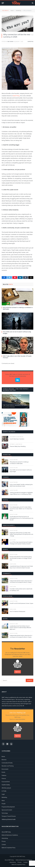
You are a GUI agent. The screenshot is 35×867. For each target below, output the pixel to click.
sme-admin (10, 41)
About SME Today (6, 832)
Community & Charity (7, 762)
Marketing (30, 41)
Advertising (5, 838)
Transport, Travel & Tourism (9, 816)
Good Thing (16, 95)
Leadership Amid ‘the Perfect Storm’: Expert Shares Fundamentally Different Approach (20, 627)
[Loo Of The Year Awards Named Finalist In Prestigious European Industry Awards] (5, 542)
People (3, 803)
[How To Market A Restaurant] (5, 611)
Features (4, 775)
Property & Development (8, 806)
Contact (4, 844)
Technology (5, 813)
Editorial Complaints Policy (8, 847)
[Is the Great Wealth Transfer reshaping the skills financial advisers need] (5, 484)
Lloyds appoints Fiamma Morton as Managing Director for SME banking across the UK (21, 518)
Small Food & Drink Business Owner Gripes (21, 603)
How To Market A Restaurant (17, 611)
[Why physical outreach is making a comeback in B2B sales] (17, 296)
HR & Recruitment (6, 788)
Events (3, 772)
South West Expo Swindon (17, 439)
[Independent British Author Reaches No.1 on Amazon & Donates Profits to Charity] (5, 580)
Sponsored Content (7, 810)
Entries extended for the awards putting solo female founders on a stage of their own (21, 558)
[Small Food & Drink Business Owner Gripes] (5, 603)
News (3, 800)
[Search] (32, 3)
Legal (3, 794)
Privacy (4, 841)
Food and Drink (6, 781)
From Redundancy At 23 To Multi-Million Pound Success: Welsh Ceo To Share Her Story (21, 508)
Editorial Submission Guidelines (10, 835)
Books (3, 756)
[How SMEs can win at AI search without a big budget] (17, 321)
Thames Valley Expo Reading (17, 446)
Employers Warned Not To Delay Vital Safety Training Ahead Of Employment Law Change (21, 534)
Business (4, 759)
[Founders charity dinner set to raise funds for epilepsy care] (5, 588)
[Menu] (3, 3)
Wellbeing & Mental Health (9, 819)
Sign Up (17, 672)
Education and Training (8, 766)
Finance (4, 778)
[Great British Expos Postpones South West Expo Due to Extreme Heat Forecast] (5, 566)
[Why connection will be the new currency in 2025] (17, 24)
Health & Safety (6, 784)
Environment (5, 769)
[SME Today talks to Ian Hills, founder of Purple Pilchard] (17, 345)
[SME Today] (16, 3)
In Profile (4, 791)
